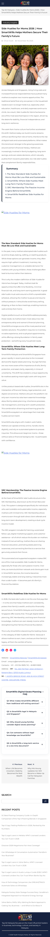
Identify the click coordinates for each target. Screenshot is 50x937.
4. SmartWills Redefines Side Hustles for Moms (24, 196)
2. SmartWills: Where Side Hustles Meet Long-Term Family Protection (24, 182)
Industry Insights (10, 23)
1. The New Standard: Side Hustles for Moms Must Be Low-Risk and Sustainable (25, 175)
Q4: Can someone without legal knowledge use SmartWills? (25, 734)
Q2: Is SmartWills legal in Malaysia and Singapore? (25, 712)
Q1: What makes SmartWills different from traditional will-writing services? (25, 702)
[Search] (45, 801)
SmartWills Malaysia (18, 658)
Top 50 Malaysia (8, 10)
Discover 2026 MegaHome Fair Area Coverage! (21, 845)
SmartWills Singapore (37, 658)
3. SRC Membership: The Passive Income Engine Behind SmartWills (24, 189)
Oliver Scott (8, 41)
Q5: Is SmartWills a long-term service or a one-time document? (25, 744)
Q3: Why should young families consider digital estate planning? (25, 723)
